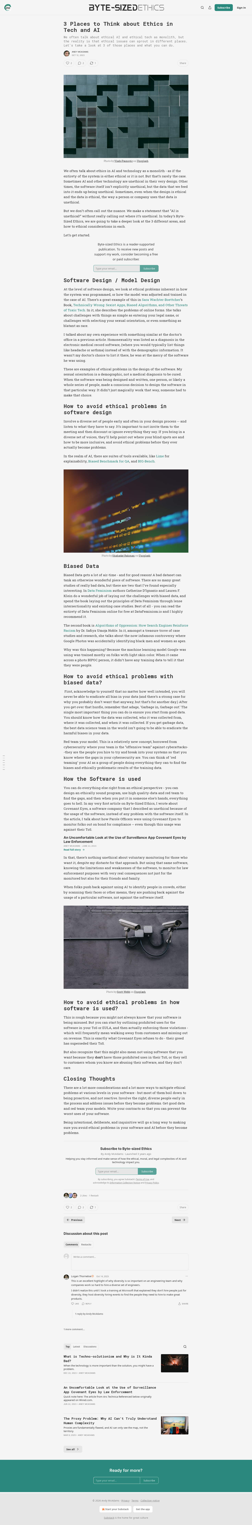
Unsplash (142, 161)
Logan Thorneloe (81, 1276)
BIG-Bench (146, 461)
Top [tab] (68, 1346)
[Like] (66, 1408)
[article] (126, 1367)
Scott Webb (123, 991)
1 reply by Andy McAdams (89, 1313)
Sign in (241, 7)
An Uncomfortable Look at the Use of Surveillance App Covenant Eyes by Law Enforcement (110, 1389)
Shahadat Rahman (123, 555)
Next (178, 1220)
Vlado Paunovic (123, 161)
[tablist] (78, 1244)
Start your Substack (117, 1509)
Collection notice (150, 1500)
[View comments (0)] (95, 1408)
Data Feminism (100, 590)
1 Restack (94, 1195)
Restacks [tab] (86, 1244)
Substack (109, 1517)
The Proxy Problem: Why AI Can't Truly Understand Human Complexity (110, 1420)
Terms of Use (142, 1179)
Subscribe (223, 7)
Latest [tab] (76, 1346)
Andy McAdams (80, 52)
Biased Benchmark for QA (108, 461)
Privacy (125, 1500)
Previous (76, 1220)
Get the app (143, 1509)
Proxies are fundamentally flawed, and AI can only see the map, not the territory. (106, 1429)
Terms (135, 1500)
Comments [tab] (72, 1244)
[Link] (59, 280)
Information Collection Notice (125, 1182)
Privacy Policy (152, 1182)
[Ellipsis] (186, 1276)
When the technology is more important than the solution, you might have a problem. (109, 1367)
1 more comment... (74, 1329)
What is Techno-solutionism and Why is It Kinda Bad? (108, 1358)
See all (70, 1449)
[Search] (202, 7)
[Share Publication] (209, 7)
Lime (160, 456)
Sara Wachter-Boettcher (161, 299)
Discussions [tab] (89, 1346)
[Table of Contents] (3, 762)
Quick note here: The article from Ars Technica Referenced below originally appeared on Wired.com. (108, 1398)
